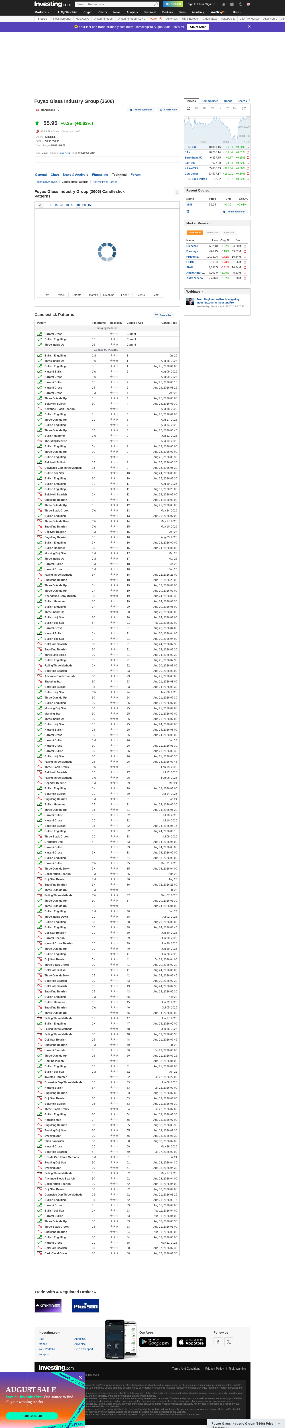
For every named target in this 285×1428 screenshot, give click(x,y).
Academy (198, 12)
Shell (189, 267)
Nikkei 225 (191, 168)
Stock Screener (62, 18)
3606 (189, 204)
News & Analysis (75, 174)
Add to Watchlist (143, 109)
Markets (41, 12)
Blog (41, 1338)
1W (84, 205)
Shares (42, 18)
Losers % (229, 232)
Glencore (192, 246)
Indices (191, 101)
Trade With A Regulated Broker (64, 1292)
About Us (80, 1338)
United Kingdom (103, 18)
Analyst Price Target (105, 181)
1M (90, 205)
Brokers (167, 12)
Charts (102, 12)
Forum (135, 174)
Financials (100, 174)
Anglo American (196, 272)
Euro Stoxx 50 (193, 157)
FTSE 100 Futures (196, 179)
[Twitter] (228, 1341)
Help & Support (83, 1349)
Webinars (193, 291)
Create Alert (170, 109)
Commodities (210, 101)
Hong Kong (64, 153)
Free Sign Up (207, 4)
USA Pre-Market (249, 18)
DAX (187, 152)
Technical (150, 12)
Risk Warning (237, 1368)
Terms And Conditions (186, 1368)
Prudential (192, 256)
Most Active (82, 18)
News (116, 12)
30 (61, 205)
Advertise (80, 1344)
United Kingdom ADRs (131, 18)
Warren (154, 18)
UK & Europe (190, 18)
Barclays (192, 251)
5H (73, 205)
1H (67, 205)
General (41, 174)
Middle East (209, 18)
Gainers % (212, 232)
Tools (182, 12)
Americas (172, 18)
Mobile (43, 1344)
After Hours (270, 18)
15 (56, 205)
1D (78, 205)
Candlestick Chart (41, 205)
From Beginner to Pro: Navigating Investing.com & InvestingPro (218, 301)
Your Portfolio (47, 1349)
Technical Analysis (46, 181)
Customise (165, 315)
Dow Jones (192, 173)
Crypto (87, 12)
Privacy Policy (214, 1368)
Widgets (44, 1354)
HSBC (190, 262)
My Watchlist (68, 12)
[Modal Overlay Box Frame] (42, 1400)
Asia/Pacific (228, 18)
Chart (55, 174)
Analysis (132, 12)
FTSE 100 (191, 147)
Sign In (192, 4)
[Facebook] (218, 1341)
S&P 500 (190, 163)
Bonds (228, 101)
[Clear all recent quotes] (187, 210)
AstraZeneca (194, 278)
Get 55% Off (173, 4)
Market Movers (197, 223)
